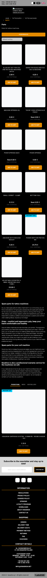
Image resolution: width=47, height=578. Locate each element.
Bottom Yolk (35, 195)
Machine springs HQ (12, 110)
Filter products (23, 34)
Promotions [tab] (15, 384)
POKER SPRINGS (35, 153)
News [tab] (23, 384)
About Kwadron (23, 510)
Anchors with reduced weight (12, 239)
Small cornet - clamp (11, 195)
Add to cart (12, 82)
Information (23, 488)
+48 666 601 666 (11, 2)
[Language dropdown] (43, 3)
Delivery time (23, 525)
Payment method (23, 531)
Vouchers (24, 539)
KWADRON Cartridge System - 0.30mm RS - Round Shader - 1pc (23, 437)
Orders (23, 522)
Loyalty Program (23, 504)
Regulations (23, 493)
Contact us (23, 513)
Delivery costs (23, 528)
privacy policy (24, 495)
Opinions (23, 501)
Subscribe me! (40, 469)
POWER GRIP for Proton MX (35, 239)
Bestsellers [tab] (31, 384)
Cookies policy (23, 498)
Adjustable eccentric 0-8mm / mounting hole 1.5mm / (11, 282)
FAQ (23, 536)
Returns (23, 533)
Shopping (23, 518)
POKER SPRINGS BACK (11, 153)
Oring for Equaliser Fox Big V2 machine (35, 68)
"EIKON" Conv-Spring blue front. (35, 111)
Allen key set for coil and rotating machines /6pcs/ (12, 69)
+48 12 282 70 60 (11, 4)
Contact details (23, 544)
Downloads (23, 507)
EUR (38, 3)
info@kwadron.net (23, 566)
